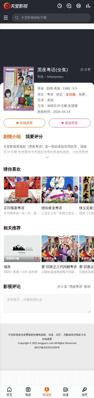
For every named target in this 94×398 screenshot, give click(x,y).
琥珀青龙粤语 (52, 208)
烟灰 (7, 267)
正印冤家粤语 (14, 208)
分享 (86, 69)
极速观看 (69, 123)
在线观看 (24, 123)
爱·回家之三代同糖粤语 (59, 267)
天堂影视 (13, 334)
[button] (14, 136)
